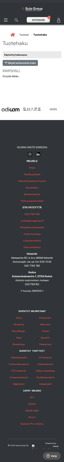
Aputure (45, 337)
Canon (45, 331)
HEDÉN (53, 109)
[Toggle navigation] (5, 20)
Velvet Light (32, 410)
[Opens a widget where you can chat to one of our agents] (52, 456)
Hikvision (45, 324)
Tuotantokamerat (19, 364)
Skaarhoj (19, 324)
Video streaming (45, 370)
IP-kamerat (45, 357)
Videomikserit (45, 364)
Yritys (32, 167)
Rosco (32, 417)
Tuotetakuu (32, 187)
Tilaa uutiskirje (32, 247)
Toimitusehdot (32, 174)
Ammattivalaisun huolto (32, 181)
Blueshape (19, 344)
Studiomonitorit (45, 377)
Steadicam (45, 344)
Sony (19, 317)
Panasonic (45, 317)
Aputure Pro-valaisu (32, 423)
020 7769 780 (32, 214)
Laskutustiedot (32, 240)
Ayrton (32, 403)
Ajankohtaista (32, 194)
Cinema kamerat (19, 377)
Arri (32, 397)
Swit (18, 337)
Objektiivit (18, 384)
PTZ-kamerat (18, 370)
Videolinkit (45, 384)
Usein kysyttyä (32, 233)
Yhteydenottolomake (32, 227)
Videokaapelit (19, 357)
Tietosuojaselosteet (32, 200)
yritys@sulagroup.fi (32, 220)
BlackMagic (18, 331)
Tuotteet (24, 34)
